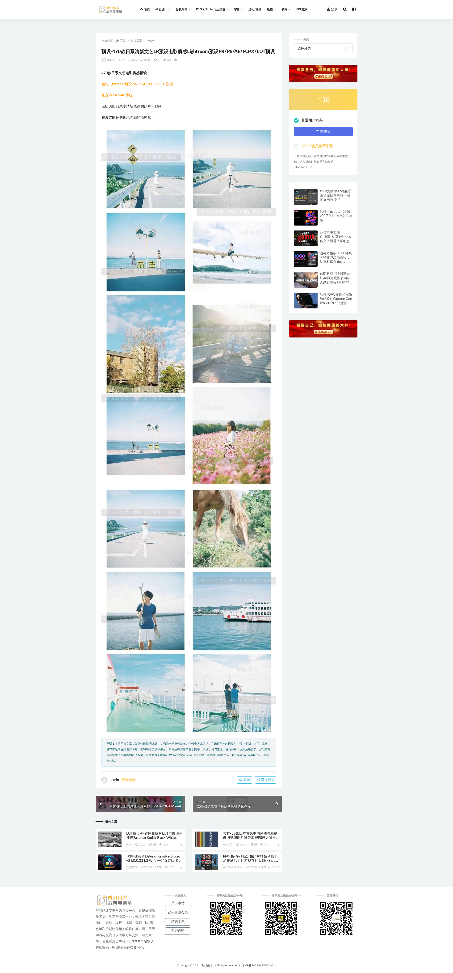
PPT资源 (301, 9)
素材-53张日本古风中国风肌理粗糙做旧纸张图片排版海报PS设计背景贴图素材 (251, 838)
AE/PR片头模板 (232, 867)
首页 (147, 9)
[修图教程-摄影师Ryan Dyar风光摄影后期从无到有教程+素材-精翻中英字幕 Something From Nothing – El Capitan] (306, 280)
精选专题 (178, 921)
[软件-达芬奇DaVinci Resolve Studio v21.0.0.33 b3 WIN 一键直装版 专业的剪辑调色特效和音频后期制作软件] (110, 862)
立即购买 (323, 131)
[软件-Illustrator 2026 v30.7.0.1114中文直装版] (306, 218)
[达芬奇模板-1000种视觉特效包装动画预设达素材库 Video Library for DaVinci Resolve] (306, 259)
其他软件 (131, 867)
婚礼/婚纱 (254, 9)
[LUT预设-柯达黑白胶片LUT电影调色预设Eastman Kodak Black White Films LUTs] (110, 839)
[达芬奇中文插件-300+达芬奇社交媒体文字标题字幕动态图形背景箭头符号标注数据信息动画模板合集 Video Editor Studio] (306, 238)
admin (110, 60)
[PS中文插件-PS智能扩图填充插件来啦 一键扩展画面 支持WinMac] (306, 197)
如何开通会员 (178, 912)
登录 (334, 9)
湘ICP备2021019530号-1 (257, 965)
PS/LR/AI (228, 844)
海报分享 (267, 779)
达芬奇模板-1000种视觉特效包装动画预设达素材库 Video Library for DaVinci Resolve (336, 262)
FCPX (151, 40)
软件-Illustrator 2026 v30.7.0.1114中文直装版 (336, 216)
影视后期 (136, 40)
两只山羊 (207, 965)
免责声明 (178, 931)
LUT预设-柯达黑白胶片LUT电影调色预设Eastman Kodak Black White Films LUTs (154, 838)
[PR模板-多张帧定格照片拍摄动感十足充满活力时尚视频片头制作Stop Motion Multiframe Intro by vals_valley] (206, 862)
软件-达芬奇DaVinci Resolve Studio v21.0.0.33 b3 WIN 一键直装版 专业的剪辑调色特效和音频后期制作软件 (154, 861)
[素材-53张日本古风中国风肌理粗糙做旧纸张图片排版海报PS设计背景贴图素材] (206, 839)
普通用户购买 (312, 120)
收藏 (246, 779)
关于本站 (178, 903)
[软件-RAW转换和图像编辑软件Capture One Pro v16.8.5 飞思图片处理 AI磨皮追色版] (306, 300)
